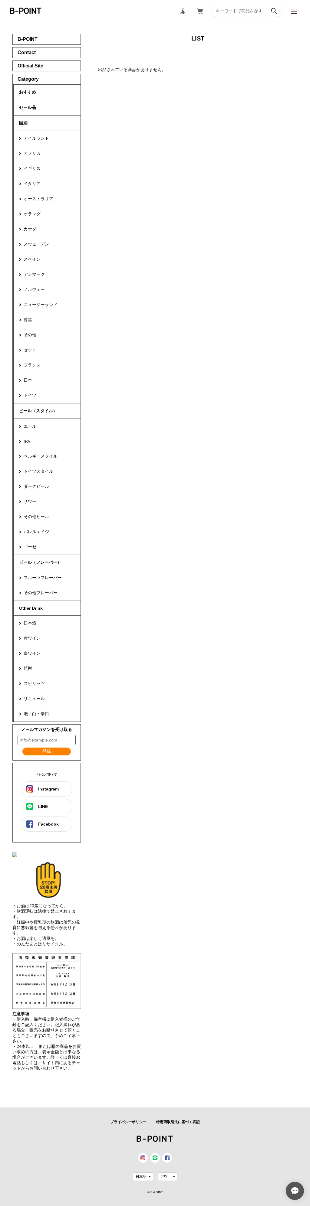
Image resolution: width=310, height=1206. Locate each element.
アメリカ (32, 153)
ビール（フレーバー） (40, 562)
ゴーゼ (30, 546)
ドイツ (30, 395)
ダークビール (36, 486)
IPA (27, 441)
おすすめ (27, 92)
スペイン (32, 259)
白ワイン (32, 653)
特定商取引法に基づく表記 (178, 1122)
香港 (28, 319)
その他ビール (36, 516)
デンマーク (34, 274)
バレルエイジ (36, 531)
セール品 (27, 107)
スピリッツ (34, 683)
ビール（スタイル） (38, 410)
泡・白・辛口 (36, 713)
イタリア (32, 183)
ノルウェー (34, 289)
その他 (30, 334)
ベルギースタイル (41, 456)
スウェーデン (36, 244)
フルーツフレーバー (43, 577)
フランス (32, 365)
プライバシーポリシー (128, 1122)
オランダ (32, 213)
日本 (28, 380)
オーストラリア (38, 198)
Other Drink (31, 608)
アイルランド (36, 138)
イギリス (32, 168)
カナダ (30, 229)
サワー (30, 501)
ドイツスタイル (38, 471)
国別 (23, 122)
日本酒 (30, 623)
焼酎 (28, 668)
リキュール (34, 698)
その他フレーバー (41, 592)
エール (30, 426)
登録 (46, 751)
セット (30, 349)
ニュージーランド (41, 304)
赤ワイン (32, 638)
